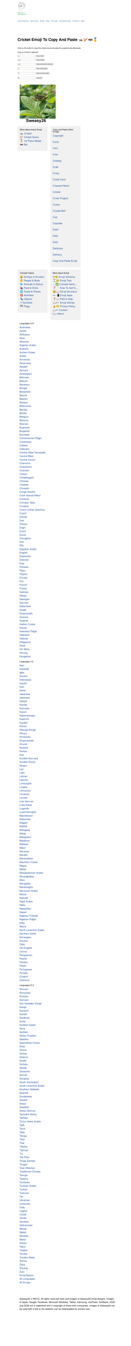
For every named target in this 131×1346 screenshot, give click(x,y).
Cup (55, 217)
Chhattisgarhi (26, 477)
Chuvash (24, 488)
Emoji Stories (64, 302)
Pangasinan (25, 955)
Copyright (58, 135)
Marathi (23, 855)
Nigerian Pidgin (27, 919)
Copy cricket (40, 56)
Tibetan (23, 1146)
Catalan (23, 445)
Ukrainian (24, 1200)
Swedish (24, 1107)
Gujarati (23, 620)
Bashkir (23, 398)
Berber (23, 413)
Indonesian (25, 679)
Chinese (23, 481)
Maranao (24, 851)
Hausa (23, 627)
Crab (55, 167)
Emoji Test (62, 280)
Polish (22, 965)
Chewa (23, 474)
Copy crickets (40, 60)
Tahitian (23, 1118)
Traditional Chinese (29, 1171)
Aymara (23, 370)
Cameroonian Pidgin (30, 438)
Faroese (23, 567)
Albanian (24, 341)
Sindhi (22, 1060)
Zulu (21, 1271)
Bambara (24, 384)
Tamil (22, 1128)
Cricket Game (29, 137)
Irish (21, 686)
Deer (55, 242)
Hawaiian (24, 634)
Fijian (22, 570)
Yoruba (23, 1253)
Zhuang (23, 1268)
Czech (22, 513)
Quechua (24, 980)
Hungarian (25, 656)
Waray (22, 1228)
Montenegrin (26, 887)
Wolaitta (23, 1236)
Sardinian (24, 1017)
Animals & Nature (31, 284)
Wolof (22, 1239)
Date (55, 235)
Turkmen (24, 1193)
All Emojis (54, 21)
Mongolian (25, 883)
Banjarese (24, 391)
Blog (47, 21)
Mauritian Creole (28, 862)
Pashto (23, 958)
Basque (23, 402)
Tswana (23, 1178)
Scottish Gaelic (27, 1025)
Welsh (22, 1232)
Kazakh (23, 722)
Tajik (21, 1125)
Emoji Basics (26, 1275)
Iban (21, 665)
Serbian (23, 1032)
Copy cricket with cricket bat (44, 64)
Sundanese (25, 1096)
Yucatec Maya (27, 1257)
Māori (22, 847)
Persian (23, 962)
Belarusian (25, 406)
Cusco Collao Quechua (32, 509)
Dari (21, 520)
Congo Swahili (27, 491)
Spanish (23, 1092)
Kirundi (23, 744)
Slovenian (24, 1071)
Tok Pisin (24, 1157)
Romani (23, 989)
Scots (22, 1021)
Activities (27, 295)
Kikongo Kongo (27, 729)
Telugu (23, 1135)
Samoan (24, 999)
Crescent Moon (61, 185)
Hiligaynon (25, 642)
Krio (21, 754)
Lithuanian (25, 790)
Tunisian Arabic (27, 1185)
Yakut (22, 1246)
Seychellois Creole (29, 1042)
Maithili (23, 826)
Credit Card (59, 179)
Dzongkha (24, 538)
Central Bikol (26, 456)
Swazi (22, 1103)
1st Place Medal (30, 140)
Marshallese (26, 858)
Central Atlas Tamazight (32, 452)
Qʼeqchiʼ (23, 976)
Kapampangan (27, 715)
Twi (21, 1196)
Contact (60, 310)
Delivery (57, 254)
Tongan (23, 1164)
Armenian (24, 359)
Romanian (25, 992)
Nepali (22, 912)
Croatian (24, 506)
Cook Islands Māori (30, 495)
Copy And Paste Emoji (65, 260)
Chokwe (23, 484)
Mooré (22, 894)
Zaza (22, 1264)
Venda (22, 1218)
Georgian (24, 599)
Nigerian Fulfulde (28, 915)
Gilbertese (25, 606)
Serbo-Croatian (27, 1035)
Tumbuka (24, 1182)
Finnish (23, 577)
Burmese (24, 434)
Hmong (23, 652)
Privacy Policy (64, 306)
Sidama (23, 1057)
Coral (56, 142)
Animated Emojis (65, 21)
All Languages (27, 1278)
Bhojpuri (23, 416)
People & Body (30, 280)
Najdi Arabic (26, 901)
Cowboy (57, 160)
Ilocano (23, 676)
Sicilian (23, 1053)
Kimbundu (24, 736)
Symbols (26, 302)
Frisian (23, 588)
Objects (26, 299)
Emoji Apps (62, 295)
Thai (21, 1143)
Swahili (23, 1100)
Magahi (23, 822)
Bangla (23, 388)
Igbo (21, 672)
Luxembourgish (27, 812)
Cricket (25, 133)
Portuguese (25, 969)
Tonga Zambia (27, 1160)
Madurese (24, 819)
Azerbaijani (25, 373)
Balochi (23, 381)
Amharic (24, 348)
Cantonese (25, 441)
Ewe (21, 563)
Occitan (23, 940)
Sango (22, 1007)
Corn (55, 148)
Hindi (22, 645)
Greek (22, 609)
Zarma (23, 1261)
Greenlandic (26, 613)
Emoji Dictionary (23, 21)
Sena (22, 1028)
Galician (23, 592)
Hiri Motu (24, 649)
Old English (25, 947)
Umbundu (24, 1203)
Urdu (22, 1207)
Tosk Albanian (27, 1168)
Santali (23, 1014)
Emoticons (76, 21)
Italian (22, 690)
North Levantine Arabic (31, 930)
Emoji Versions (64, 276)
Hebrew (23, 638)
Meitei (22, 869)
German (23, 602)
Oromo (23, 951)
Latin (22, 772)
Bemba (23, 409)
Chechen (24, 470)
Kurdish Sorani (27, 762)
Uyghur (23, 1210)
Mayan (23, 865)
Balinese (24, 377)
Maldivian (24, 840)
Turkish (23, 1189)
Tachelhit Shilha (28, 1114)
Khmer (23, 726)
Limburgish (25, 783)
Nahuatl (23, 897)
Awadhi (23, 366)
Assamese (25, 363)
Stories (42, 21)
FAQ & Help (63, 299)
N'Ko (22, 923)
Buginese (24, 427)
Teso (22, 1139)
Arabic (22, 356)
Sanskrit (23, 1010)
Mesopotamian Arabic (31, 872)
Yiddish (23, 1250)
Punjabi (23, 973)
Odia (22, 944)
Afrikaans (24, 334)
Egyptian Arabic (28, 549)
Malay (22, 833)
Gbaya (22, 595)
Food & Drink (29, 288)
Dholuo (23, 524)
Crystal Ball (59, 210)
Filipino (23, 574)
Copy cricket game (42, 68)
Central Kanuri (27, 459)
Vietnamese (25, 1225)
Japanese (24, 694)
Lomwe (23, 797)
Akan (22, 338)
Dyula (22, 534)
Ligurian (23, 779)
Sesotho (23, 1039)
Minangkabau (26, 876)
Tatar (22, 1132)
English (23, 552)
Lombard (24, 794)
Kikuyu (23, 733)
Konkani (23, 747)
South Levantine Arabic (32, 1085)
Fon (21, 581)
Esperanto (25, 556)
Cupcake (57, 223)
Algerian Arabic (27, 345)
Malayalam (25, 837)
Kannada (24, 708)
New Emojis (34, 21)
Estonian (24, 559)
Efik (21, 545)
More (83, 21)
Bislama (23, 420)
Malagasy (24, 830)
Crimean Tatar (27, 502)
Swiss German (27, 1110)
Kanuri (23, 711)
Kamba (23, 704)
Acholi (22, 330)
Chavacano (25, 466)
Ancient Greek (27, 352)
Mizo (22, 880)
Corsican (24, 499)
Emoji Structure (65, 291)
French (23, 584)
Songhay (24, 1078)
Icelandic (24, 669)
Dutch (22, 531)
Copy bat (39, 78)
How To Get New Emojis (70, 288)
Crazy (56, 173)
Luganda (24, 808)
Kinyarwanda (26, 740)
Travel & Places (30, 291)
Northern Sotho (27, 933)
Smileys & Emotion (32, 276)
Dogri (22, 527)
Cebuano (24, 448)
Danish (23, 516)
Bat (23, 144)
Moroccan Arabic (28, 890)
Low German (26, 801)
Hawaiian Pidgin (28, 631)
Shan (22, 1046)
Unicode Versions (65, 284)
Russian (23, 996)
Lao (21, 769)
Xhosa (22, 1243)
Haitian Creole (27, 624)
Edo (21, 541)
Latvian (23, 776)
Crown (56, 204)
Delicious (58, 248)
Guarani (23, 617)
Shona (22, 1049)
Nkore (22, 926)
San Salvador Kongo (30, 1003)
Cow (55, 154)
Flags (25, 306)
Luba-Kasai (25, 804)
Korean (23, 751)
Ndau (22, 905)
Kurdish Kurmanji (28, 758)
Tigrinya (23, 1150)
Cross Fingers (60, 198)
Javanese (24, 697)
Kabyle (23, 701)
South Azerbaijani (29, 1082)
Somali (23, 1075)
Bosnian (23, 423)
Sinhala (23, 1064)
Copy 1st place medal (43, 73)
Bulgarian (24, 431)
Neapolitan (25, 908)
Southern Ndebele (29, 1089)
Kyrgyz (23, 765)
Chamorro (24, 463)
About (58, 313)
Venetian (24, 1221)
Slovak (23, 1067)
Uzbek (22, 1214)
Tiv (21, 1153)
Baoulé (23, 395)
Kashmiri (24, 719)
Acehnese (24, 327)
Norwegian (25, 937)
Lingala (23, 787)
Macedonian (26, 815)
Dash (55, 229)
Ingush (23, 683)
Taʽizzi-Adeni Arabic (30, 1121)
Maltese (23, 844)
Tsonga (23, 1175)
